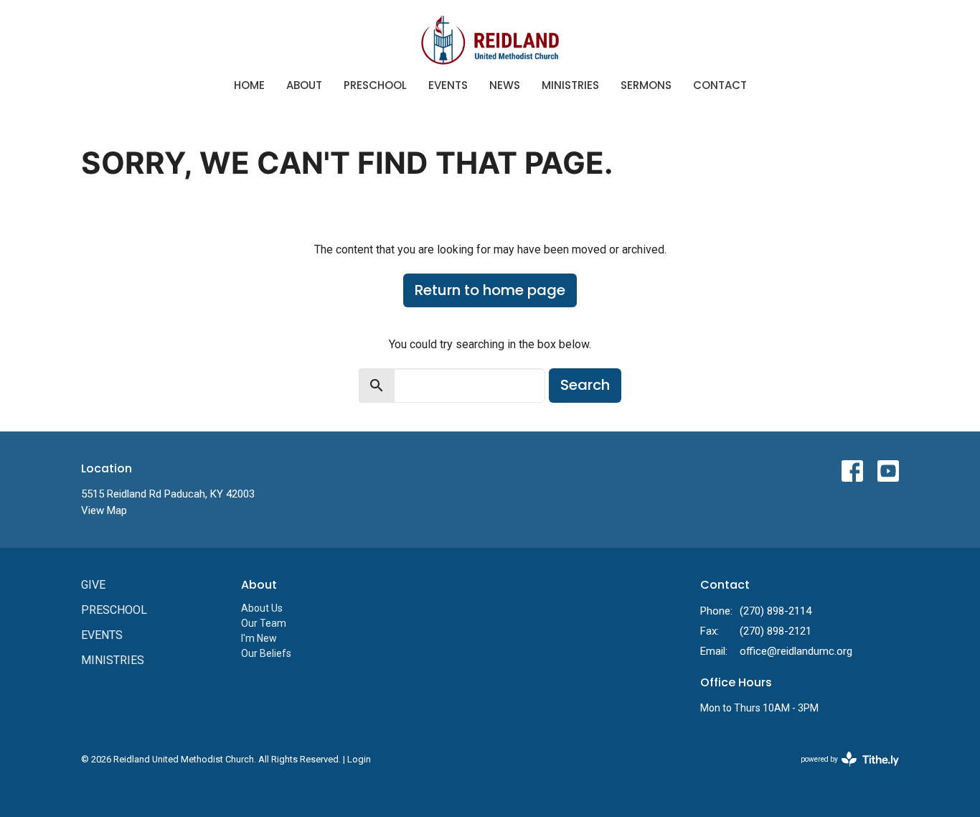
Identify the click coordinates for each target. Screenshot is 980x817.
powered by (842, 771)
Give (93, 585)
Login (359, 759)
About (304, 85)
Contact (720, 85)
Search (585, 385)
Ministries (570, 85)
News (504, 85)
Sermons (646, 85)
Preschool (375, 85)
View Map (104, 510)
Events (448, 85)
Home (249, 85)
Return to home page (490, 290)
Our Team (263, 623)
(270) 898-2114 (775, 610)
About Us (262, 608)
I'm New (259, 638)
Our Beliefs (266, 653)
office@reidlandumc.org (796, 651)
